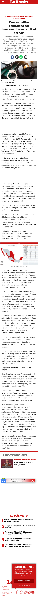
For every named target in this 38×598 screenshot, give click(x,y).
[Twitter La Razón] (17, 57)
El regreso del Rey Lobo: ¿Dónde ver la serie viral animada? (19, 539)
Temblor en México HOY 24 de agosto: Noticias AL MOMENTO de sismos (19, 533)
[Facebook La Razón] (12, 57)
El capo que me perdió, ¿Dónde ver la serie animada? (20, 527)
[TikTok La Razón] (29, 592)
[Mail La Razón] (25, 57)
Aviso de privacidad (24, 585)
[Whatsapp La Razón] (21, 57)
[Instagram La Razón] (25, 592)
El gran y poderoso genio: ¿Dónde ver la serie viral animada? (18, 520)
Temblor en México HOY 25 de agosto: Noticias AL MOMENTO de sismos (19, 545)
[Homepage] (19, 2)
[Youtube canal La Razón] (33, 592)
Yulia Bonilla (10, 85)
